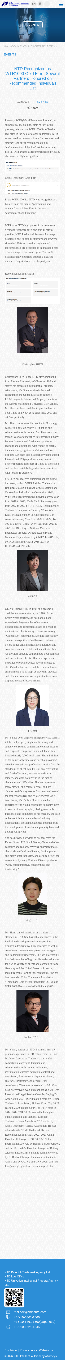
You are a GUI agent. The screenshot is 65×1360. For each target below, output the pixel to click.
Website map (47, 1350)
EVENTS (10, 54)
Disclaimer (11, 1350)
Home (8, 46)
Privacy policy (28, 1350)
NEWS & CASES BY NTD (35, 46)
